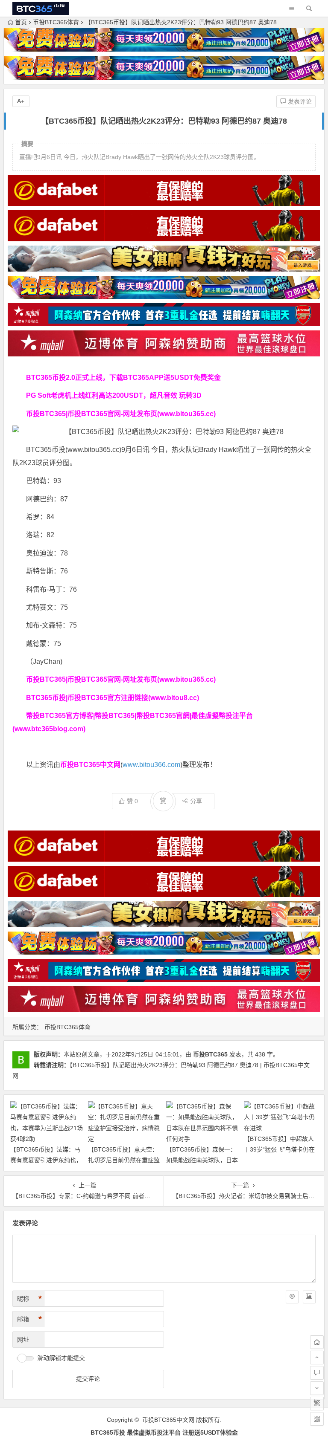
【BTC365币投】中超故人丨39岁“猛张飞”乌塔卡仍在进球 (279, 1149)
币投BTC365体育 (56, 22)
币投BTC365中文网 (168, 1419)
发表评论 (299, 101)
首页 (21, 22)
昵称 (29, 1298)
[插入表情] (292, 1297)
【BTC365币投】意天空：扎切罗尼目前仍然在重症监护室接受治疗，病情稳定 (124, 1160)
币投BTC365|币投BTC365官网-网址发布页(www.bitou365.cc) (121, 413)
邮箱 (29, 1319)
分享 (196, 801)
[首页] (317, 1342)
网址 (23, 1339)
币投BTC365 (210, 1054)
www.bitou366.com (151, 764)
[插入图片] (309, 1297)
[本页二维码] (317, 1419)
